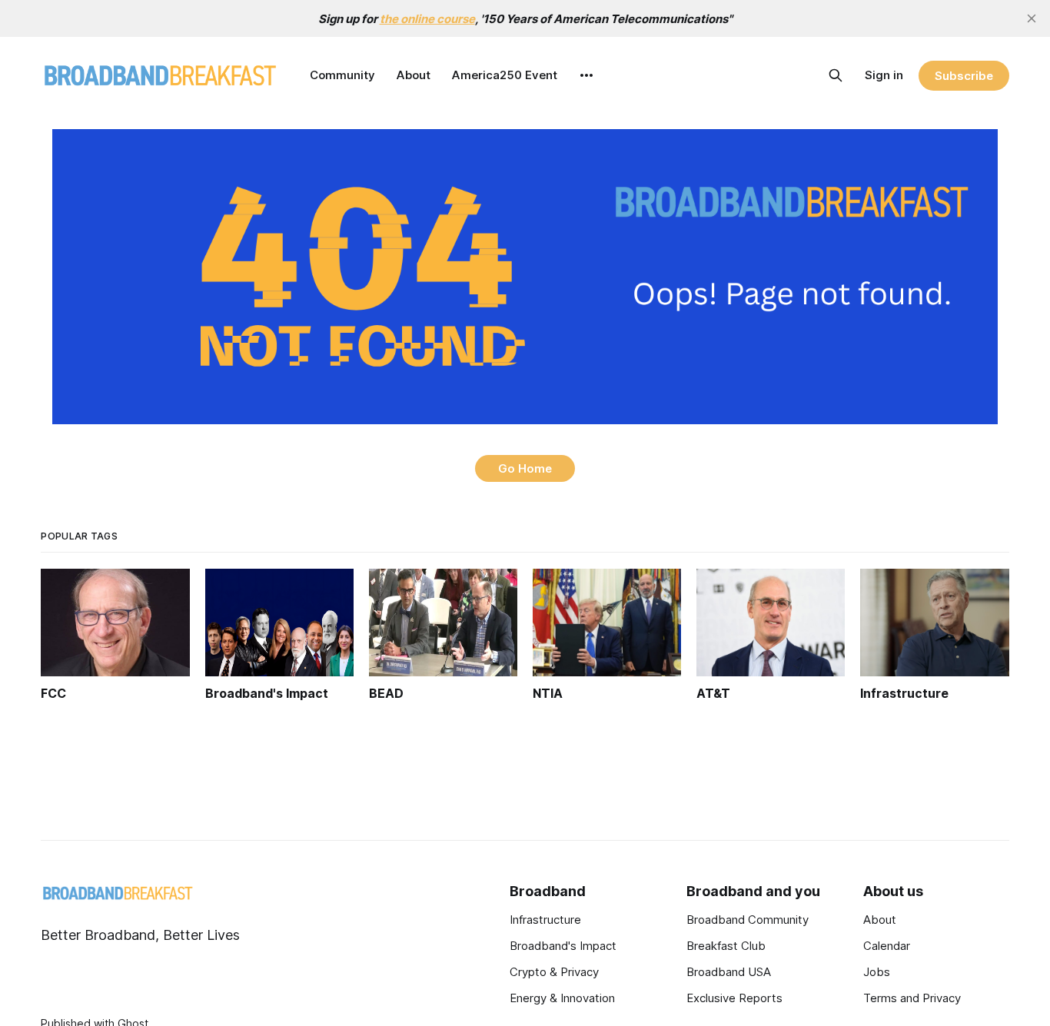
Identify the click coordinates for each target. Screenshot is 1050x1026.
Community (342, 75)
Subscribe (963, 75)
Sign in (884, 75)
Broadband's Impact (563, 945)
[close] (1031, 18)
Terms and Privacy (912, 998)
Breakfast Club (726, 945)
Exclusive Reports (734, 998)
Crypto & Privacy (554, 972)
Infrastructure (545, 919)
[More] (586, 75)
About (413, 75)
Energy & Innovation (562, 998)
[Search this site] (835, 75)
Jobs (876, 972)
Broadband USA (728, 972)
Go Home (525, 468)
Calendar (886, 945)
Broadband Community (747, 919)
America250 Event (504, 75)
